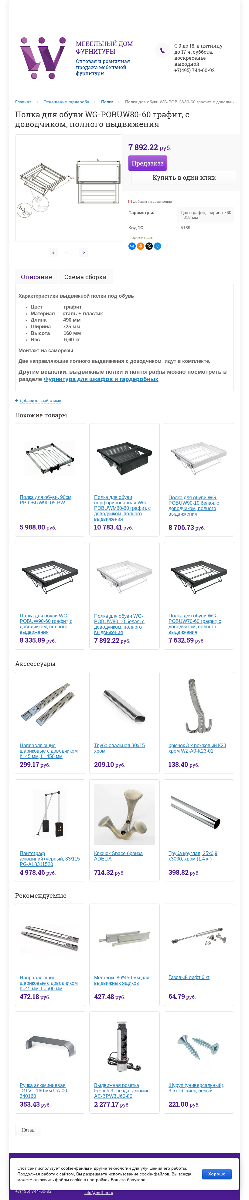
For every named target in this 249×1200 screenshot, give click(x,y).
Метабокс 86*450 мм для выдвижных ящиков (121, 980)
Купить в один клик (184, 177)
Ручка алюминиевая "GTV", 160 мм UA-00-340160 (44, 1091)
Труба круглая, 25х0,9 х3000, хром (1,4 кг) (193, 856)
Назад (28, 1130)
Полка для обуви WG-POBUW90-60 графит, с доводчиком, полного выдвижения (46, 624)
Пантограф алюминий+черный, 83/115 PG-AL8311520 (50, 859)
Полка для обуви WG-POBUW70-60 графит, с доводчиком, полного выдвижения (195, 624)
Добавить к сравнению (152, 201)
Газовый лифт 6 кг (189, 977)
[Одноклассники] (140, 246)
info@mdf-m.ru (98, 1192)
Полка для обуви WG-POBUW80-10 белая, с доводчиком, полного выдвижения (119, 624)
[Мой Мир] (157, 246)
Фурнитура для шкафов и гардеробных (101, 379)
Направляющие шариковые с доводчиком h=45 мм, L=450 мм (49, 751)
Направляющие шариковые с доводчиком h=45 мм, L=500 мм (49, 983)
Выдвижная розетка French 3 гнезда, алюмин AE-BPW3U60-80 (122, 1091)
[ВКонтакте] (132, 246)
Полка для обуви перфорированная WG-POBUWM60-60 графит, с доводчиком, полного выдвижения (122, 508)
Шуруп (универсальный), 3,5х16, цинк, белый (196, 1088)
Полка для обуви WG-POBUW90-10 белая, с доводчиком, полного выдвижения (194, 505)
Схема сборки (85, 277)
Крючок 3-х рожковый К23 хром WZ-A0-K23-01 (197, 748)
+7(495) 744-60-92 (194, 70)
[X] (149, 246)
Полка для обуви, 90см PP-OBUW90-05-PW (45, 500)
